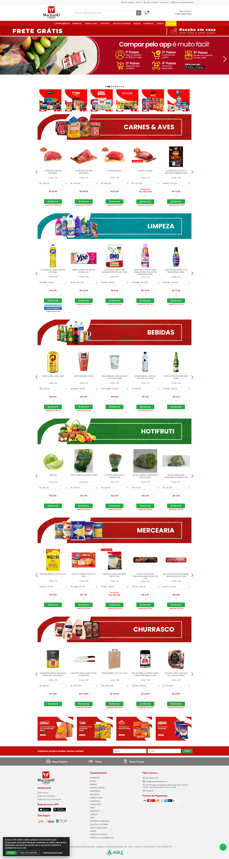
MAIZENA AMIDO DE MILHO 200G (53, 574)
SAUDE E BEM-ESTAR (98, 828)
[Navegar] (4, 59)
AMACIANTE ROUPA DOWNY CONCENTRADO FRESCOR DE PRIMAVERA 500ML (145, 272)
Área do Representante (183, 2)
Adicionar (54, 201)
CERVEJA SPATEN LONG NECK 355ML (176, 377)
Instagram (150, 791)
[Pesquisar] (138, 12)
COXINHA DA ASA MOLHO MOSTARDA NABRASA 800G (176, 172)
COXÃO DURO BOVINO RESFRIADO (84, 172)
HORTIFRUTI (95, 811)
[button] (105, 86)
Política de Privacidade (46, 796)
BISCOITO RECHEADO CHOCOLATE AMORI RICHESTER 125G (145, 576)
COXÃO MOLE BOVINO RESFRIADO (53, 172)
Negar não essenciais (28, 853)
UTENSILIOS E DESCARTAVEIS (102, 838)
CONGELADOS (95, 804)
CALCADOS (94, 794)
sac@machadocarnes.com (156, 781)
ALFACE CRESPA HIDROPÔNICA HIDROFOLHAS (145, 476)
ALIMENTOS (95, 778)
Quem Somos (43, 793)
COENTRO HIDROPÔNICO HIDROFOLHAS (114, 476)
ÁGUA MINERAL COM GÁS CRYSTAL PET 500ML (145, 377)
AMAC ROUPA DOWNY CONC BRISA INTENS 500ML (176, 271)
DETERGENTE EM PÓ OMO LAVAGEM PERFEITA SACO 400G (114, 271)
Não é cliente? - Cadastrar (157, 2)
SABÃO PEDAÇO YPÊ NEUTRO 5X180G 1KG (83, 271)
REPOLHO (53, 475)
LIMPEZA (93, 814)
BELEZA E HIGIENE (97, 788)
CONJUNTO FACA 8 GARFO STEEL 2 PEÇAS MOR (83, 674)
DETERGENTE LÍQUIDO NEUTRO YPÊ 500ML (53, 271)
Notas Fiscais (136, 761)
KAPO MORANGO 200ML (83, 376)
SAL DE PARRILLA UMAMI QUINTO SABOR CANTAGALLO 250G (145, 674)
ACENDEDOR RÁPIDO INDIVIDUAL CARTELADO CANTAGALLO (53, 674)
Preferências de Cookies (53, 853)
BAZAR (93, 781)
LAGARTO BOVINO (145, 171)
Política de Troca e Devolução (49, 799)
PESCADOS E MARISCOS (99, 821)
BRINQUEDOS (95, 791)
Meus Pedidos (60, 761)
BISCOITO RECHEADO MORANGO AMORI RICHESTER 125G (176, 575)
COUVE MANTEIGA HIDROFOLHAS (83, 475)
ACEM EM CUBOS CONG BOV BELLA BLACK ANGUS (176, 674)
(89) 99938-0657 (184, 14)
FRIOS (92, 808)
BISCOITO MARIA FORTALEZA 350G (84, 575)
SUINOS (93, 831)
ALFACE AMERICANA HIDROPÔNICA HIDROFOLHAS (176, 476)
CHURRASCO (95, 801)
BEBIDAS (93, 784)
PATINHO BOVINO (115, 171)
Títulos (98, 761)
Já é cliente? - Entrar (132, 2)
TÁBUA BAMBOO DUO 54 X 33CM (115, 673)
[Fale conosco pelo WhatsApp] (223, 847)
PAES (92, 818)
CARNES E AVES (96, 798)
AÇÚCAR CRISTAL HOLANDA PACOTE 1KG (114, 575)
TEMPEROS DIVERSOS (98, 834)
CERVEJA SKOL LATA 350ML (53, 376)
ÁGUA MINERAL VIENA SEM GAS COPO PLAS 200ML (114, 377)
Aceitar (11, 853)
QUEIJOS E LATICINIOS (99, 824)
